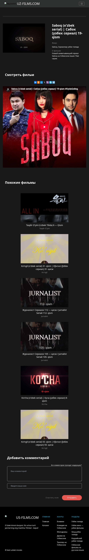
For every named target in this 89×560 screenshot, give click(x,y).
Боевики (60, 521)
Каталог (45, 525)
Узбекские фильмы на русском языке (78, 547)
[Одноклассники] (38, 82)
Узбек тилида (77, 521)
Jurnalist (44, 316)
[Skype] (50, 82)
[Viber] (47, 82)
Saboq (54, 47)
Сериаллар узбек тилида (68, 47)
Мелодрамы (62, 532)
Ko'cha (44, 404)
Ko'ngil (44, 272)
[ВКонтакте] (35, 82)
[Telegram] (53, 82)
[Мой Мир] (41, 82)
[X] (44, 82)
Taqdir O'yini (44, 228)
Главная (45, 521)
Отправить (72, 497)
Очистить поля (52, 497)
